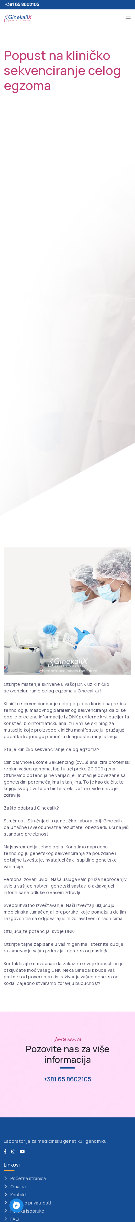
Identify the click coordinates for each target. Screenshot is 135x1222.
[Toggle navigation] (128, 18)
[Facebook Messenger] (16, 1205)
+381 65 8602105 (22, 4)
